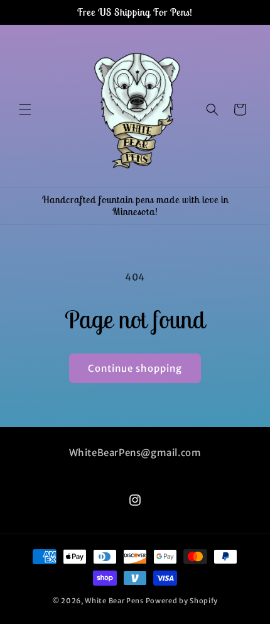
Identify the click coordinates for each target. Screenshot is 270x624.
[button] (25, 109)
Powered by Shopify (182, 600)
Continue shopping (135, 368)
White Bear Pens (114, 600)
